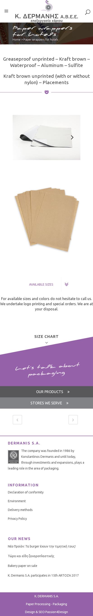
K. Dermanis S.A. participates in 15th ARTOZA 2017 (43, 575)
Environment (17, 501)
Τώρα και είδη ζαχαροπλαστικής (31, 556)
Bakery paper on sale (22, 566)
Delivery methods (20, 510)
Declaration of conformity (26, 492)
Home (17, 39)
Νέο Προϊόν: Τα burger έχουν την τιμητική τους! (42, 546)
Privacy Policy (17, 518)
